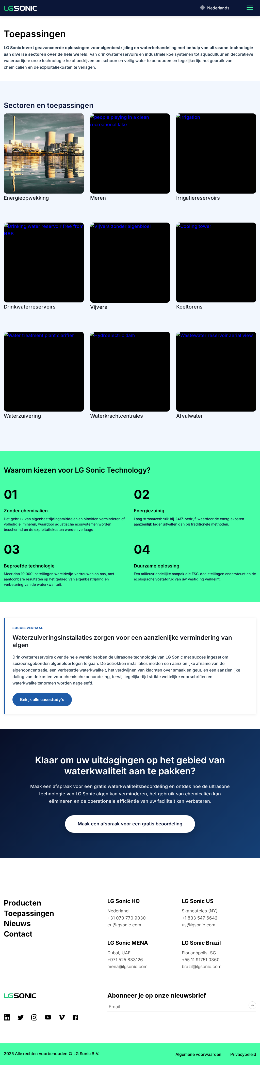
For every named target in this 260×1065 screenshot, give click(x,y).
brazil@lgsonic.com (201, 966)
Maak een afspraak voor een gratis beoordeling (130, 823)
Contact (18, 933)
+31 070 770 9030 (126, 918)
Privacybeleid (243, 1054)
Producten (22, 902)
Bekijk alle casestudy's (42, 699)
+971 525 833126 (125, 959)
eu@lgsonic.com (124, 924)
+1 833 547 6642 (199, 918)
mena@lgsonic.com (127, 966)
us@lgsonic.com (198, 924)
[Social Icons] (7, 1017)
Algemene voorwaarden (198, 1054)
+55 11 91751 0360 (201, 959)
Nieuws (17, 923)
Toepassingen (29, 913)
